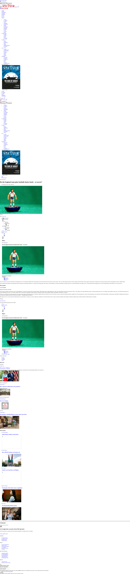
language (3, 359)
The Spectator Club (5, 557)
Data (5, 37)
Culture (5, 21)
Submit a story (4, 539)
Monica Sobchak (4, 485)
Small (7, 222)
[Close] (1, 526)
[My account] (18, 6)
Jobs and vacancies (5, 548)
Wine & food (6, 50)
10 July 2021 (4, 216)
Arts (4, 40)
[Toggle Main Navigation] (1, 6)
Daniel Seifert (2, 384)
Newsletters (4, 12)
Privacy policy (4, 545)
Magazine (5, 23)
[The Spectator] (8, 6)
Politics (5, 19)
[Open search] (0, 98)
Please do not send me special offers (7, 571)
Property (5, 52)
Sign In (16, 6)
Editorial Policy (4, 540)
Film (5, 43)
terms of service (14, 573)
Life (2, 48)
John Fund (3, 503)
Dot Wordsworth (2, 300)
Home (3, 10)
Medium (8, 223)
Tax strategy (4, 547)
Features (5, 58)
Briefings (3, 14)
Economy (5, 123)
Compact (7, 227)
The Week (5, 57)
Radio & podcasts (7, 45)
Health (5, 55)
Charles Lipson (4, 450)
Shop (3, 17)
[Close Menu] (1, 99)
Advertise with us (5, 538)
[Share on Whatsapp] (4, 235)
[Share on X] (4, 234)
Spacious (8, 230)
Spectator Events (4, 556)
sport (3, 360)
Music (5, 44)
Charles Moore (2, 412)
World (5, 36)
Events (3, 15)
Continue (1, 572)
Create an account (3, 565)
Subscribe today (4, 561)
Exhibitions (6, 42)
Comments (5, 231)
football (3, 358)
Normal (8, 228)
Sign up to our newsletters (6, 562)
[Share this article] (3, 237)
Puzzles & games (7, 63)
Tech (5, 22)
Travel (5, 51)
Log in (8, 565)
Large (8, 225)
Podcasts (3, 13)
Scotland (5, 38)
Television (5, 46)
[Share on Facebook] (4, 233)
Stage (5, 47)
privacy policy (21, 573)
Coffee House (4, 33)
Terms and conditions (5, 546)
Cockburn (5, 20)
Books (5, 41)
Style (5, 54)
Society (5, 35)
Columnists (6, 59)
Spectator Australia (5, 553)
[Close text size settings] (3, 220)
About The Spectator (5, 544)
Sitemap (3, 549)
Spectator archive (5, 555)
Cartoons (5, 62)
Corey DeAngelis (3, 287)
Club (3, 16)
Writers (3, 11)
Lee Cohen (4, 468)
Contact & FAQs (4, 537)
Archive (5, 31)
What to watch (6, 49)
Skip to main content (3, 0)
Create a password (3, 568)
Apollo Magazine (5, 554)
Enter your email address (4, 566)
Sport (5, 53)
